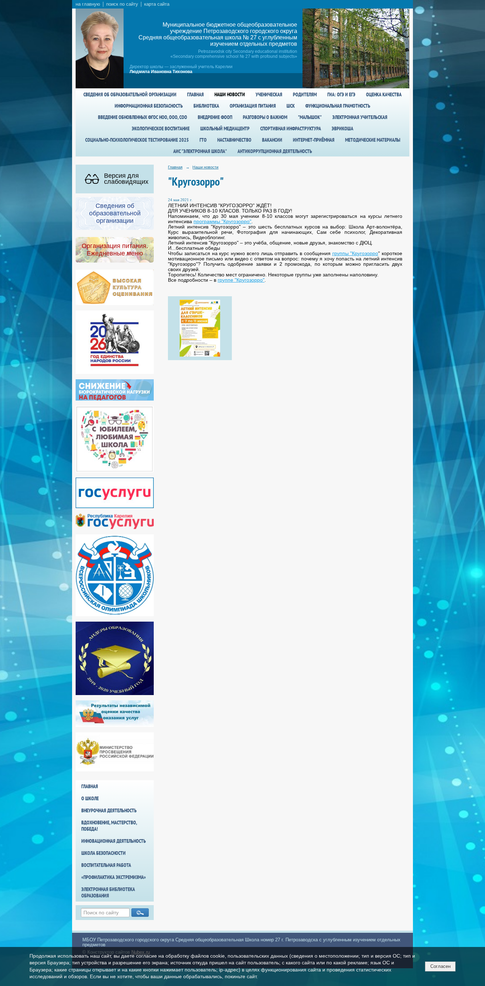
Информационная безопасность (149, 106)
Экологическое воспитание (161, 128)
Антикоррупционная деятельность (275, 151)
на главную (88, 4)
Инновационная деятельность (113, 841)
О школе (90, 798)
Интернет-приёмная (313, 140)
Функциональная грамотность (337, 106)
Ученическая (269, 94)
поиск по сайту (122, 4)
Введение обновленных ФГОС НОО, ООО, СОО (142, 117)
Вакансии (272, 140)
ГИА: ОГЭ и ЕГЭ (341, 94)
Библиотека (206, 106)
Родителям (305, 94)
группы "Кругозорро (355, 253)
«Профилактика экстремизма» (113, 877)
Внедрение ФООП (215, 117)
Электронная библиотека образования (108, 892)
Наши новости (229, 94)
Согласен (440, 966)
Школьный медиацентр (225, 128)
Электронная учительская (359, 117)
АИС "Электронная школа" (200, 151)
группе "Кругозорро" (241, 280)
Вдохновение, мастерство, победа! (109, 825)
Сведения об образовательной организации (129, 94)
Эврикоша (342, 128)
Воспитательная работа (106, 865)
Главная (195, 94)
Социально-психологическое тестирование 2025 (137, 140)
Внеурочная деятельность (109, 810)
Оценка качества (384, 94)
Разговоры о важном (265, 117)
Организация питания (253, 106)
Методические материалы (372, 140)
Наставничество (234, 140)
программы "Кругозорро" (222, 221)
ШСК (291, 106)
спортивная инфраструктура (290, 128)
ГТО (203, 140)
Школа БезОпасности (103, 853)
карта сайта (156, 4)
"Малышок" (310, 117)
